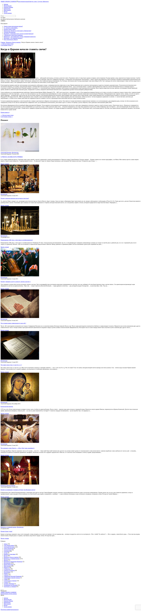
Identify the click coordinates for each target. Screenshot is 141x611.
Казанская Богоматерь (7, 406)
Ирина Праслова (8, 564)
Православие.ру (5, 112)
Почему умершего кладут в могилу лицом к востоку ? (16, 281)
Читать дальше (5, 163)
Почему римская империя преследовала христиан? (15, 198)
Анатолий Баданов (6, 152)
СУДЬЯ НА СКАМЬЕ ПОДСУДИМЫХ (12, 156)
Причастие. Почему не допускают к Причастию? (17, 30)
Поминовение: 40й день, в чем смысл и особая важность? (17, 240)
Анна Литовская (8, 548)
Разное (6, 573)
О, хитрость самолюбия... (11, 27)
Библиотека (7, 8)
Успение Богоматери (9, 32)
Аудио (5, 552)
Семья (5, 579)
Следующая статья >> (7, 45)
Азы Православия (9, 545)
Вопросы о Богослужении (8, 485)
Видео (5, 11)
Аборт (5, 544)
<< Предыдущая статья (7, 43)
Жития (6, 560)
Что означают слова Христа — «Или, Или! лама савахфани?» (18, 448)
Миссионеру (7, 10)
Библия (6, 4)
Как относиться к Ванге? (11, 39)
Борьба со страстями (9, 554)
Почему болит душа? (10, 29)
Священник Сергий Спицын (12, 577)
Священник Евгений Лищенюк (12, 576)
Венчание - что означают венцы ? (13, 38)
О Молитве (7, 569)
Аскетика (6, 551)
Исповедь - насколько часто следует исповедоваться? (18, 33)
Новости (6, 567)
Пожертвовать (5, 593)
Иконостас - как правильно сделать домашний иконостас (20, 36)
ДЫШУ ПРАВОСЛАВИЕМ (9, 1)
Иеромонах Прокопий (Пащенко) (13, 561)
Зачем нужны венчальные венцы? (13, 26)
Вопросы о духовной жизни (8, 527)
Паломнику (7, 572)
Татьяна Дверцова (9, 583)
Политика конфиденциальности (10, 609)
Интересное (15, 152)
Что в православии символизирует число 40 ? (13, 323)
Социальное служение (10, 580)
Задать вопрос (8, 13)
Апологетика (7, 550)
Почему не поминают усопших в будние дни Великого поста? (18, 489)
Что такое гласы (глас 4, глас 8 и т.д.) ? (11, 365)
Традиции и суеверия (10, 586)
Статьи (6, 582)
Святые (6, 574)
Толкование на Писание (10, 585)
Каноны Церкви (8, 7)
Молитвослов (8, 5)
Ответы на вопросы (9, 570)
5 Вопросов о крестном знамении (13, 35)
